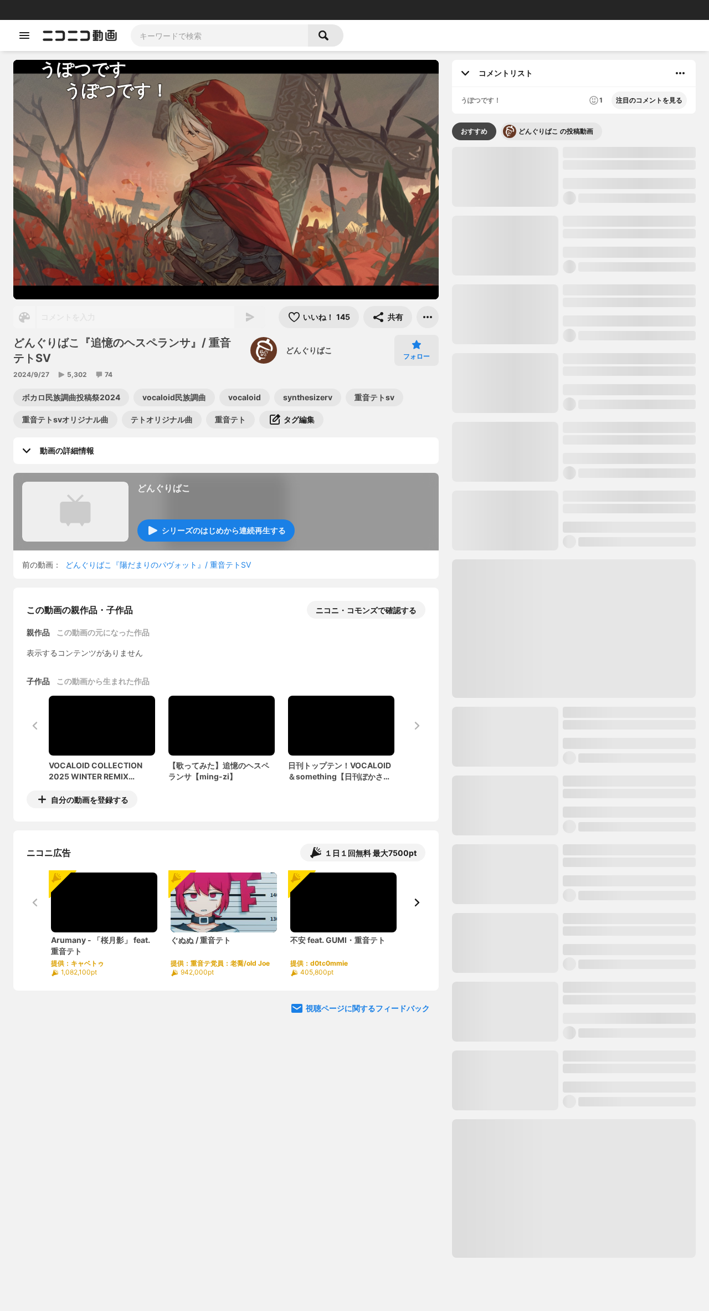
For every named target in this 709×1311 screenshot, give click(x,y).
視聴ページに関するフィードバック (368, 1008)
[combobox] (219, 35)
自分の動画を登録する (90, 799)
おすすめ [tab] (474, 131)
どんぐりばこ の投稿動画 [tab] (555, 131)
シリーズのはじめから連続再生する (224, 530)
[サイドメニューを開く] (24, 35)
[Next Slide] (416, 902)
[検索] (325, 35)
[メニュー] (428, 317)
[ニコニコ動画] (79, 35)
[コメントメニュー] (680, 73)
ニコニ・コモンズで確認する (366, 610)
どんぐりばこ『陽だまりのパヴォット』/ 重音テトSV (158, 564)
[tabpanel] (574, 702)
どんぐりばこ (309, 350)
